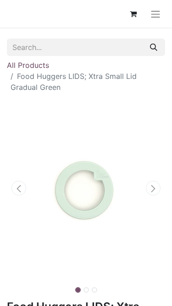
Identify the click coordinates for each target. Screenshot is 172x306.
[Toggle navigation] (155, 14)
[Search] (153, 47)
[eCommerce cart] (133, 14)
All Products (28, 65)
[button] (19, 188)
